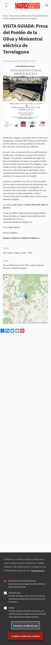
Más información (38, 571)
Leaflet (23, 323)
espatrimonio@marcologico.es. (18, 222)
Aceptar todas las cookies (25, 636)
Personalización (14, 593)
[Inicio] (27, 5)
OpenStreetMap (33, 323)
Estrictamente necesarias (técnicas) (22, 581)
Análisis (11, 608)
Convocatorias (14, 16)
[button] (25, 296)
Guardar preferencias (25, 625)
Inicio (5, 16)
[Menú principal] (6, 5)
